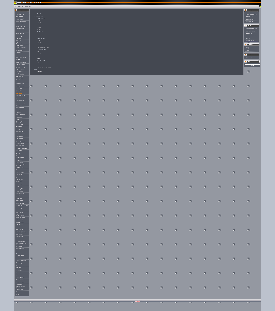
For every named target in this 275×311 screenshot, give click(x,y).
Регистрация (25, 6)
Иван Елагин (18, 6)
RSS (259, 4)
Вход (30, 6)
